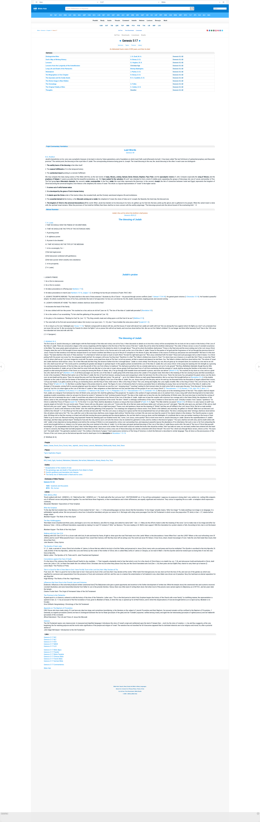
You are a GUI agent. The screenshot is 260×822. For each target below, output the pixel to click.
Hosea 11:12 (78, 326)
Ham (70, 446)
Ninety (98, 460)
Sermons (120, 45)
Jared (81, 446)
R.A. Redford (50, 157)
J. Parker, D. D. (135, 72)
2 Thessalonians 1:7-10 (172, 388)
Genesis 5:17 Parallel (51, 652)
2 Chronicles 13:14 (192, 297)
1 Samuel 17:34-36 (158, 297)
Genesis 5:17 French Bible (53, 659)
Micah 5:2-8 (174, 371)
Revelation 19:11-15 (51, 391)
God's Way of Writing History (56, 59)
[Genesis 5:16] (2, 371)
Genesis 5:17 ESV (50, 642)
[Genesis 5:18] (257, 371)
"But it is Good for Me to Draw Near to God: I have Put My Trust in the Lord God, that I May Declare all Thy (81, 570)
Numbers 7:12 (77, 289)
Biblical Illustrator (52, 209)
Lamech (91, 446)
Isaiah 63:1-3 (144, 322)
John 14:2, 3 (197, 388)
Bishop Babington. (137, 69)
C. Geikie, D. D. (135, 87)
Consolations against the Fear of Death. (58, 559)
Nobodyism (50, 72)
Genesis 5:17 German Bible (53, 661)
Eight (53, 460)
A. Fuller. (133, 84)
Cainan (51, 446)
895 (45, 460)
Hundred (59, 460)
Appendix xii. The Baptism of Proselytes (58, 608)
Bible (38, 30)
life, (52, 488)
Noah (114, 446)
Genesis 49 (130, 153)
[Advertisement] (130, 133)
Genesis (43, 30)
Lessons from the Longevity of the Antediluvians (63, 65)
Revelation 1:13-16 (119, 433)
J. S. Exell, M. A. (136, 56)
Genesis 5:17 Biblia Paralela (54, 654)
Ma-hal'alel (82, 460)
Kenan (85, 446)
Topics (127, 45)
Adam (46, 446)
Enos (61, 446)
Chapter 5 (48, 30)
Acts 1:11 (205, 388)
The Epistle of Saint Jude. (53, 546)
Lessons (49, 62)
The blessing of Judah (130, 219)
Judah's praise (130, 274)
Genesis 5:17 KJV (50, 646)
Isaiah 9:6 (73, 402)
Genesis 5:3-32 (49, 482)
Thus (111, 460)
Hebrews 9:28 (94, 391)
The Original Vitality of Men (55, 87)
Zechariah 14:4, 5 (151, 391)
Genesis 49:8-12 (130, 215)
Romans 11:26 (187, 388)
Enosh (65, 446)
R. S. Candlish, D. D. (137, 78)
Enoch (56, 446)
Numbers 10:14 (76, 293)
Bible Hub (47, 668)
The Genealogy (51, 84)
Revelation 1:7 (84, 391)
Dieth (49, 460)
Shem (123, 446)
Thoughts (49, 90)
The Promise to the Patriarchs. (54, 595)
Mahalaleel (99, 446)
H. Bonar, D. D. (135, 59)
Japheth (75, 446)
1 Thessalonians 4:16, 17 (135, 391)
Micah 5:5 (180, 402)
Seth (118, 446)
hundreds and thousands (57, 486)
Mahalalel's (91, 460)
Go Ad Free (4, 813)
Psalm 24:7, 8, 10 (60, 384)
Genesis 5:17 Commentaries (54, 665)
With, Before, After (50, 495)
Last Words (130, 150)
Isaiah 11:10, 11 (105, 391)
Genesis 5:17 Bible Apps (52, 650)
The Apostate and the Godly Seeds (58, 78)
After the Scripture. (50, 508)
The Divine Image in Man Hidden (57, 81)
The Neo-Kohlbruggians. (52, 521)
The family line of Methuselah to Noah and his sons (64, 475)
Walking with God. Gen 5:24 (53, 533)
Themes (133, 45)
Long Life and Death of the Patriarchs (59, 69)
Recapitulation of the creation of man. (58, 468)
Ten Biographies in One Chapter (57, 75)
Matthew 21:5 (138, 318)
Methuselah (107, 446)
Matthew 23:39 (64, 391)
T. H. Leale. (49, 223)
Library (140, 45)
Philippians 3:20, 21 (119, 391)
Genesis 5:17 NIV (50, 637)
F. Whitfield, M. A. (50, 341)
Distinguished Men (52, 56)
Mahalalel (74, 460)
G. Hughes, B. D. (136, 62)
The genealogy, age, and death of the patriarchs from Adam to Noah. (69, 470)
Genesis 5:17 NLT (50, 640)
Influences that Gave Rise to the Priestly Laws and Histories (65, 582)
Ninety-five (105, 460)
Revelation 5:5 (147, 310)
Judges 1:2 (87, 293)
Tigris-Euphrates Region (52, 453)
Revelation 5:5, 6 (197, 377)
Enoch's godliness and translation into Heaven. (62, 472)
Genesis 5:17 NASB (51, 644)
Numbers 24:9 (69, 373)
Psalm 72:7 (146, 402)
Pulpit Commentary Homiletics (57, 146)
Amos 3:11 (74, 391)
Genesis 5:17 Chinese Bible (53, 657)
